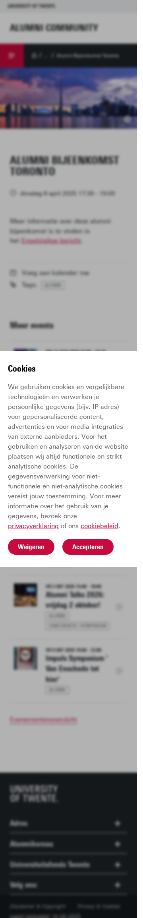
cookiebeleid (99, 526)
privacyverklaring (33, 526)
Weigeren (31, 547)
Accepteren (88, 547)
